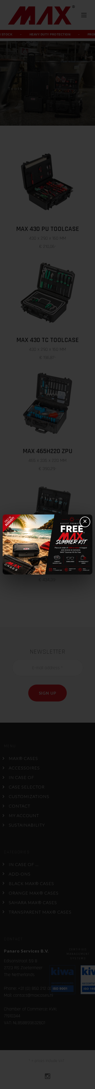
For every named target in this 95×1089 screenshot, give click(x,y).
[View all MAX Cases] (47, 544)
